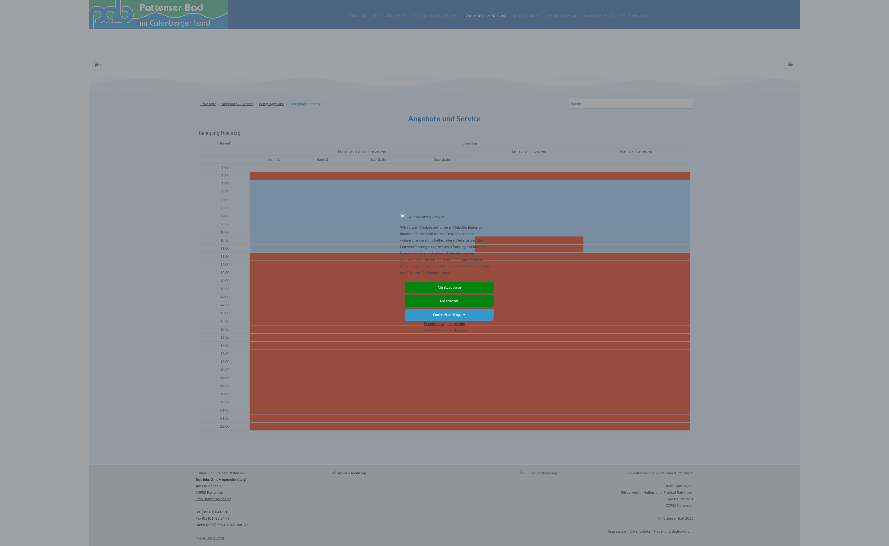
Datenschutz (434, 324)
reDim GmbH (460, 330)
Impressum (456, 324)
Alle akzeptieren (449, 287)
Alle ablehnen (449, 301)
